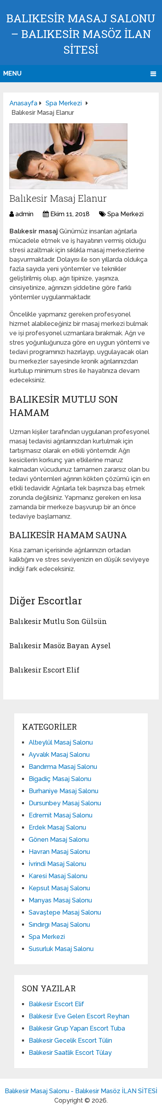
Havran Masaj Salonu (59, 851)
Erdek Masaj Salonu (57, 827)
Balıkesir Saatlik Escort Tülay (70, 1052)
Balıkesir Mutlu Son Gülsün (58, 621)
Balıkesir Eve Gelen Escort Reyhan (79, 1016)
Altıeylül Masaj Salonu (61, 742)
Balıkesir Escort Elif (44, 669)
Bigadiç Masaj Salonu (60, 779)
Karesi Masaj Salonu (58, 876)
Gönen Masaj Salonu (59, 839)
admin (24, 214)
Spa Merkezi (125, 214)
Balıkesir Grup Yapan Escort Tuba (77, 1028)
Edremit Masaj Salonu (60, 815)
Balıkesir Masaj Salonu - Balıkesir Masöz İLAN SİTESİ (81, 1091)
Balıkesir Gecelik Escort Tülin (70, 1040)
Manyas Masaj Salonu (60, 900)
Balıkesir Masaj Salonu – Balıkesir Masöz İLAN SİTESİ (80, 34)
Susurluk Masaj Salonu (61, 949)
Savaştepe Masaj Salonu (65, 912)
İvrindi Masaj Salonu (57, 864)
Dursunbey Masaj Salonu (65, 803)
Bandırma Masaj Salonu (63, 766)
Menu (12, 73)
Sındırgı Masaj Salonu (59, 924)
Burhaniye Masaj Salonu (63, 791)
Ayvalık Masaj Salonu (59, 754)
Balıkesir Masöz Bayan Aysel (60, 645)
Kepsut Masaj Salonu (59, 888)
